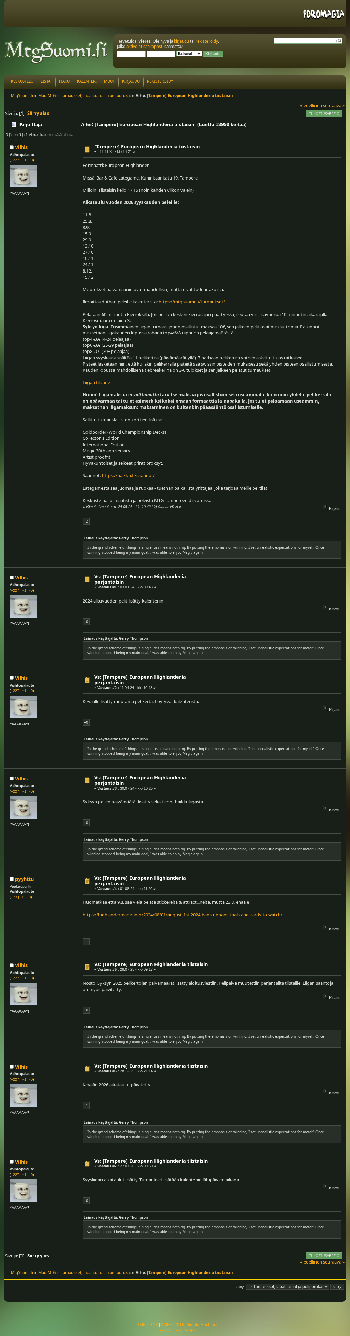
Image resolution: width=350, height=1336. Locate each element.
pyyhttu (24, 879)
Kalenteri (87, 81)
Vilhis (21, 147)
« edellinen (311, 105)
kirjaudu (181, 41)
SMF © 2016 (172, 1325)
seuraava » (334, 105)
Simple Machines (202, 1325)
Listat (46, 81)
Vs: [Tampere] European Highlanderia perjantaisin (140, 579)
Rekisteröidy (160, 81)
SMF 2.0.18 (147, 1325)
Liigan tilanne (96, 382)
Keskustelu (22, 81)
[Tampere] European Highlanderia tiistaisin (147, 146)
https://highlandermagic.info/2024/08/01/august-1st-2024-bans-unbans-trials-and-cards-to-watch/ (182, 915)
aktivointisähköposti (144, 46)
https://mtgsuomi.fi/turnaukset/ (192, 302)
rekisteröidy (207, 41)
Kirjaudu (131, 81)
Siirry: (240, 1287)
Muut (109, 81)
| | (22, 160)
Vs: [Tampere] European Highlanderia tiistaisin (151, 964)
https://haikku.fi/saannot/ (128, 475)
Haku (64, 81)
